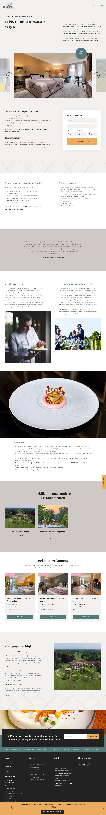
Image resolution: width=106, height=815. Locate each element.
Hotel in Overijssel (10, 791)
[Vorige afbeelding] (9, 75)
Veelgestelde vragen (10, 776)
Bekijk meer (28, 598)
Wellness (7, 771)
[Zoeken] (102, 5)
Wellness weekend (10, 788)
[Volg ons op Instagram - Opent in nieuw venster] (83, 764)
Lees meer (20, 535)
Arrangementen (9, 764)
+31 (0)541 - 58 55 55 (37, 775)
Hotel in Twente (9, 798)
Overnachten (8, 766)
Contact (7, 774)
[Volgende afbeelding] (97, 75)
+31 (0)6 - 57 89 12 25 (37, 780)
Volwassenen (70, 131)
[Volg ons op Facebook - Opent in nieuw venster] (79, 764)
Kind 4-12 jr (80, 131)
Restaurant (7, 769)
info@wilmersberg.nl (36, 777)
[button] (103, 808)
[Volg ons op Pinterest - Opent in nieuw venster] (92, 764)
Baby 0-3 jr (90, 131)
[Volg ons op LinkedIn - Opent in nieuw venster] (88, 764)
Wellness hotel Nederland (11, 801)
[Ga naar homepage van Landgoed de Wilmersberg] (9, 6)
